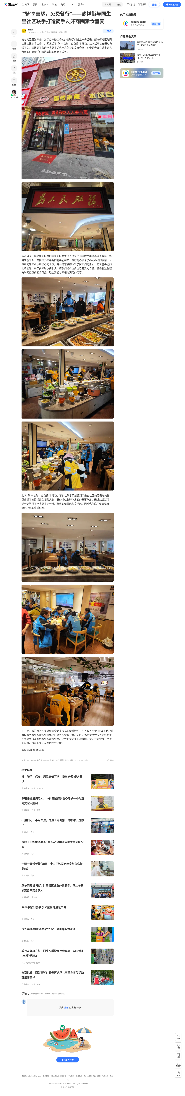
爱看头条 (25, 984)
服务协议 (46, 1076)
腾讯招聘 (79, 1076)
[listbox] (68, 876)
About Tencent (35, 1076)
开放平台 (62, 1076)
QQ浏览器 (96, 1076)
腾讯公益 (87, 1076)
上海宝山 (25, 941)
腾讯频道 (105, 1076)
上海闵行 (25, 832)
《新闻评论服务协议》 (58, 994)
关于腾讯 (25, 1076)
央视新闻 (25, 854)
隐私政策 (54, 1076)
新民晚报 (25, 810)
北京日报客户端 (28, 963)
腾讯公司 (64, 1087)
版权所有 (71, 1087)
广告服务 (71, 1076)
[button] (156, 24)
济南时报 (25, 897)
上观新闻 (25, 875)
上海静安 (25, 788)
